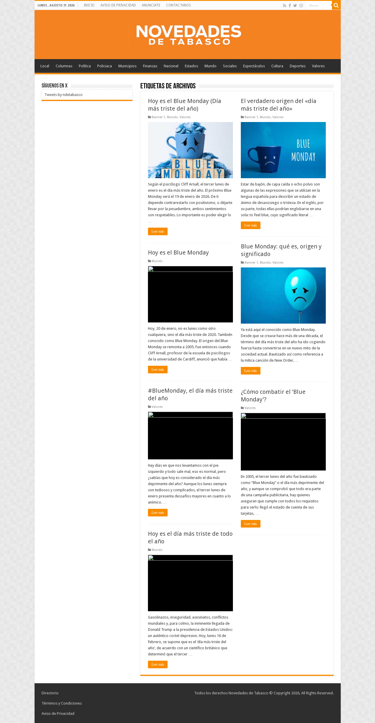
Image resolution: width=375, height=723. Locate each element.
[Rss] (284, 5)
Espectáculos (254, 66)
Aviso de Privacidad (58, 713)
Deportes (298, 66)
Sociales (230, 66)
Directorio (50, 693)
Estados (191, 66)
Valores (318, 66)
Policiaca (104, 66)
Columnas (64, 66)
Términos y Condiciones (62, 703)
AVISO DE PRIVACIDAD (118, 5)
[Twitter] (295, 5)
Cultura (277, 66)
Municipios (127, 66)
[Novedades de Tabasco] (187, 33)
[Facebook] (290, 5)
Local (44, 66)
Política (85, 66)
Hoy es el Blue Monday (178, 252)
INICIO (89, 5)
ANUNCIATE (151, 5)
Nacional (171, 66)
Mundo (210, 66)
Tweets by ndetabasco (64, 94)
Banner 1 (158, 117)
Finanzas (150, 66)
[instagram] (301, 5)
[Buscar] (336, 5)
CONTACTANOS (178, 5)
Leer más (157, 231)
